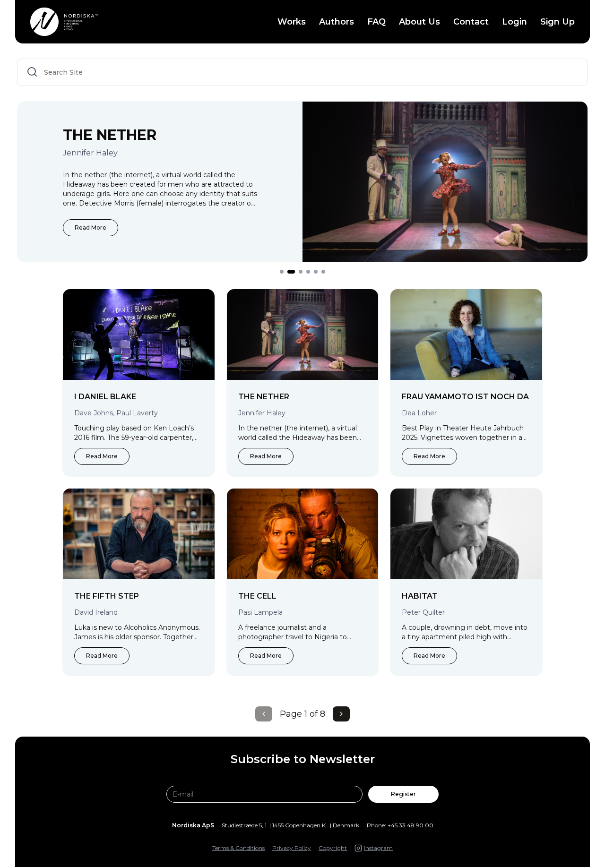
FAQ (376, 22)
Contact (471, 22)
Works (291, 22)
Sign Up (557, 22)
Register (403, 794)
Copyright (333, 847)
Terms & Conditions (238, 847)
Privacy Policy (291, 847)
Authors (336, 22)
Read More (90, 227)
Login (514, 22)
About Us (419, 22)
